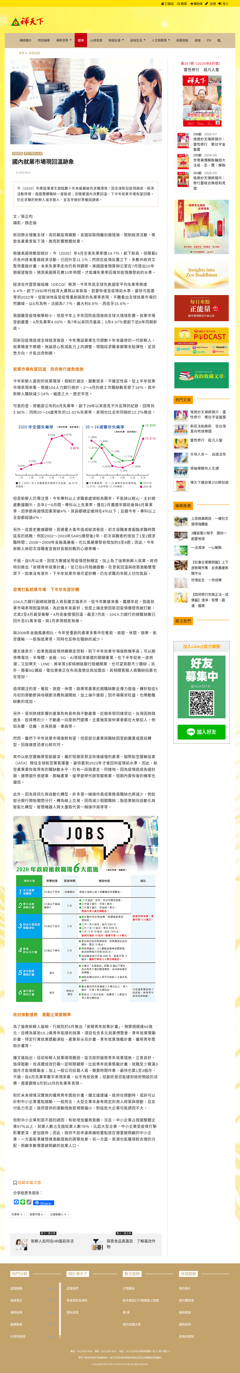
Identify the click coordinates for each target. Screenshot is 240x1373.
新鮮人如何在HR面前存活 (52, 1241)
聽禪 (183, 3)
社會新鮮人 (59, 1214)
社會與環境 (17, 1336)
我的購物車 (186, 1300)
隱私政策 (73, 1312)
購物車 (198, 3)
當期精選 (16, 1288)
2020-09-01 (25, 172)
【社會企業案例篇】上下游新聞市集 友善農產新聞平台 (209, 567)
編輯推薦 (16, 1324)
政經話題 (17, 153)
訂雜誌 (169, 3)
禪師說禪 (16, 1312)
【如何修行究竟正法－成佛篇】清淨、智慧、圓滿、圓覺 (209, 600)
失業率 (18, 1214)
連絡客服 (185, 1312)
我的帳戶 (185, 1288)
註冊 (212, 3)
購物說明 (185, 1324)
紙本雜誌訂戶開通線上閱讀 (141, 1300)
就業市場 (38, 1214)
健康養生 (16, 1300)
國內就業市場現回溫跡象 (43, 162)
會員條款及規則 (77, 1300)
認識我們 (73, 1288)
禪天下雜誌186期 (33, 153)
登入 (226, 3)
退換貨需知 (186, 1336)
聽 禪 (126, 1312)
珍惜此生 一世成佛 (206, 580)
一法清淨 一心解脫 (206, 548)
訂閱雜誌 (129, 1288)
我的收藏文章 (132, 1324)
